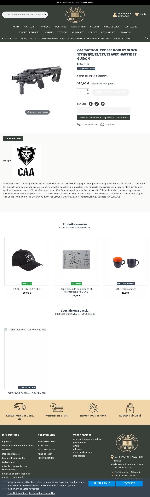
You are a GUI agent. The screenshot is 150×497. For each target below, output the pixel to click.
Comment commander (13, 458)
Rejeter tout (101, 483)
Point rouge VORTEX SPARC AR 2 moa (27, 392)
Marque (7, 160)
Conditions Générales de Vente (17, 445)
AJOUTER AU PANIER (110, 92)
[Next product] (147, 38)
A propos (6, 441)
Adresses (77, 449)
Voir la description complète (92, 76)
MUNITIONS (44, 445)
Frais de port (8, 462)
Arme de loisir (45, 454)
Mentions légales (11, 454)
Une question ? (90, 124)
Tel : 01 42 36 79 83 (123, 467)
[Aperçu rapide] (47, 242)
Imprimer (110, 124)
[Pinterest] (103, 104)
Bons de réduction (82, 452)
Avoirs (76, 446)
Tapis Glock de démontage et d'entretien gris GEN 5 (76, 290)
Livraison (6, 449)
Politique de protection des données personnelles (16, 475)
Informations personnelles (87, 439)
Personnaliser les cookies (42, 493)
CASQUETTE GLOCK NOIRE (27, 289)
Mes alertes (79, 455)
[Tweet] (96, 104)
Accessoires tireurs (47, 441)
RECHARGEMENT (46, 458)
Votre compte (82, 435)
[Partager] (91, 104)
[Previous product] (146, 38)
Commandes (79, 442)
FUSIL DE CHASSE (46, 449)
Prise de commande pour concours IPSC (15, 468)
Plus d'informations (17, 493)
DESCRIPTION (13, 138)
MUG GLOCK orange (125, 289)
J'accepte (129, 483)
